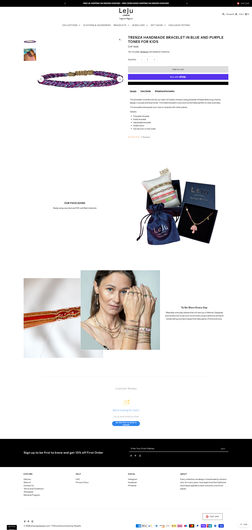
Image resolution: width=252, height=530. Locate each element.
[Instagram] (140, 456)
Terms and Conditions (34, 488)
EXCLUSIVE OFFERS (179, 25)
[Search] (223, 14)
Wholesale (28, 492)
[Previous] (65, 3)
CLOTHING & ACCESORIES (97, 25)
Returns (27, 482)
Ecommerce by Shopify (70, 526)
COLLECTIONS (70, 25)
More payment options (178, 83)
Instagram (132, 479)
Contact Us (29, 485)
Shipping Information (165, 91)
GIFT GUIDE (157, 25)
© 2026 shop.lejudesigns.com (37, 526)
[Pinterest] (135, 456)
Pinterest (132, 485)
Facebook (132, 482)
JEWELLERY (138, 25)
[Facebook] (131, 456)
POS (54, 526)
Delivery (27, 479)
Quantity (132, 59)
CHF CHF (245, 3)
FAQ (78, 479)
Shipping (144, 51)
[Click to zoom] (120, 40)
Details (133, 91)
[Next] (187, 3)
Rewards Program (32, 495)
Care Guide (145, 91)
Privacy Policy (82, 482)
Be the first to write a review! (126, 423)
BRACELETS (120, 25)
